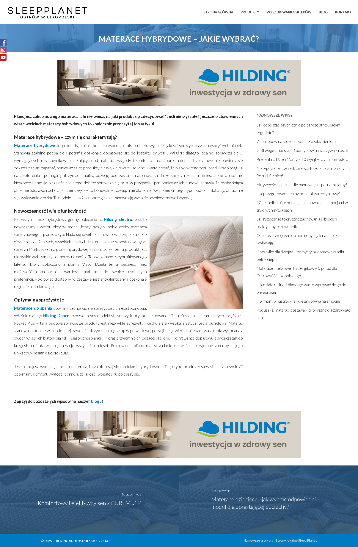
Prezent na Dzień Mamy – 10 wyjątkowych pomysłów (302, 159)
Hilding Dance (56, 315)
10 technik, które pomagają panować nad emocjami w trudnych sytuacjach (302, 206)
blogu (96, 401)
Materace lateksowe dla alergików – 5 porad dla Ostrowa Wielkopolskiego (297, 272)
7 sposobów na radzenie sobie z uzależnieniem (296, 141)
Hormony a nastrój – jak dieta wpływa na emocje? (298, 301)
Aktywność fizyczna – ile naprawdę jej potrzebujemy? (302, 184)
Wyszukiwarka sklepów (289, 12)
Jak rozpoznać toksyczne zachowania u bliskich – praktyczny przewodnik (298, 222)
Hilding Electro (118, 219)
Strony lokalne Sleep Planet (296, 540)
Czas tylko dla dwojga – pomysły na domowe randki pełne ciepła (300, 255)
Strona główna (218, 12)
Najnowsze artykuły (258, 540)
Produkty (250, 12)
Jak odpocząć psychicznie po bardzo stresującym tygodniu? (298, 128)
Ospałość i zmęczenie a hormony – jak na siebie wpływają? (297, 239)
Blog (323, 12)
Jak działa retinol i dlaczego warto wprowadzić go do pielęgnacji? (301, 288)
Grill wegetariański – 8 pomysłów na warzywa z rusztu (303, 150)
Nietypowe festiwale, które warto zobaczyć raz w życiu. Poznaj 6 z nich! (304, 172)
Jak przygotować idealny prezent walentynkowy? (298, 193)
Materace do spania (33, 308)
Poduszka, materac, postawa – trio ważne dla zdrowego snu (304, 313)
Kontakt (343, 12)
